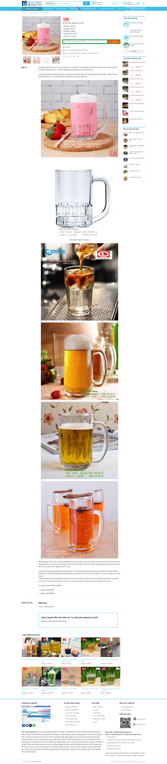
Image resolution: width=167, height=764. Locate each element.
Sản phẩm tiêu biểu (107, 8)
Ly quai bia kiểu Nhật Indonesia (109, 659)
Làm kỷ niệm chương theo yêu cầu (136, 146)
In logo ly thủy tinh (134, 171)
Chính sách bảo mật (99, 716)
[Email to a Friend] (71, 56)
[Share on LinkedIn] (78, 56)
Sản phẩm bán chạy (89, 8)
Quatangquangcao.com (127, 707)
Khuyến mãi (48, 8)
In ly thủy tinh (69, 53)
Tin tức (120, 8)
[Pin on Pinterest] (74, 56)
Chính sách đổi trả (71, 725)
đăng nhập (52, 621)
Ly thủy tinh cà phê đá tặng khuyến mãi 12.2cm (68, 660)
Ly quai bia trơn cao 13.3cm (69, 688)
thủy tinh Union (78, 581)
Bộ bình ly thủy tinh (134, 164)
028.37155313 (117, 746)
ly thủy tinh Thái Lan (63, 581)
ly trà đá (103, 573)
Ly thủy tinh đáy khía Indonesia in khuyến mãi (110, 689)
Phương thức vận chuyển (73, 722)
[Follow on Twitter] (27, 725)
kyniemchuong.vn (126, 710)
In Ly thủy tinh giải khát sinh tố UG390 (50, 689)
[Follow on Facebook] (23, 725)
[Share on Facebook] (64, 56)
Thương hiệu (60, 8)
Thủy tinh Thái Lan (93, 53)
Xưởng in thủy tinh (101, 561)
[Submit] (86, 3)
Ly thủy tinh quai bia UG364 (29, 659)
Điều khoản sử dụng (99, 719)
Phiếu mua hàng (97, 707)
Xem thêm (134, 51)
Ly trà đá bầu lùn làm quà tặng (89, 688)
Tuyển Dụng (96, 713)
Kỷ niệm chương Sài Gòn (136, 158)
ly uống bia (84, 53)
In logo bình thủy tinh (135, 177)
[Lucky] (65, 19)
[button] (139, 3)
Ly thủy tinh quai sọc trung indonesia (88, 660)
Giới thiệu (96, 710)
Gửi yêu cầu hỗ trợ (71, 716)
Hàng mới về (73, 8)
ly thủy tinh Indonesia (78, 578)
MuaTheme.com (37, 761)
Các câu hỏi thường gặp (72, 713)
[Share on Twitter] (67, 56)
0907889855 (50, 593)
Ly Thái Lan (77, 53)
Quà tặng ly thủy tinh (35, 13)
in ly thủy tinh (74, 67)
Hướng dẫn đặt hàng (71, 719)
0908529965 (49, 590)
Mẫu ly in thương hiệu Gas (136, 132)
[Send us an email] (30, 725)
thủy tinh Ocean (105, 581)
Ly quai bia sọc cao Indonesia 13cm (30, 689)
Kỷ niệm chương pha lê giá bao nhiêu (135, 152)
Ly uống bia (46, 13)
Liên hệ (95, 722)
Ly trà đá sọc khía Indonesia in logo (50, 660)
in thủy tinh (86, 564)
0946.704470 (73, 707)
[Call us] (33, 725)
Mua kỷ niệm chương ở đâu (136, 139)
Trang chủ (24, 13)
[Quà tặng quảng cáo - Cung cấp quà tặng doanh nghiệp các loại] (32, 3)
